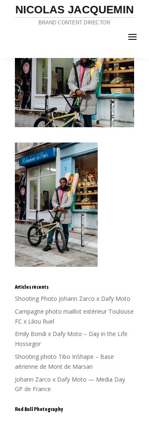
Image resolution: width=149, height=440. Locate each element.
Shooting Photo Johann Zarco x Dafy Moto (72, 298)
